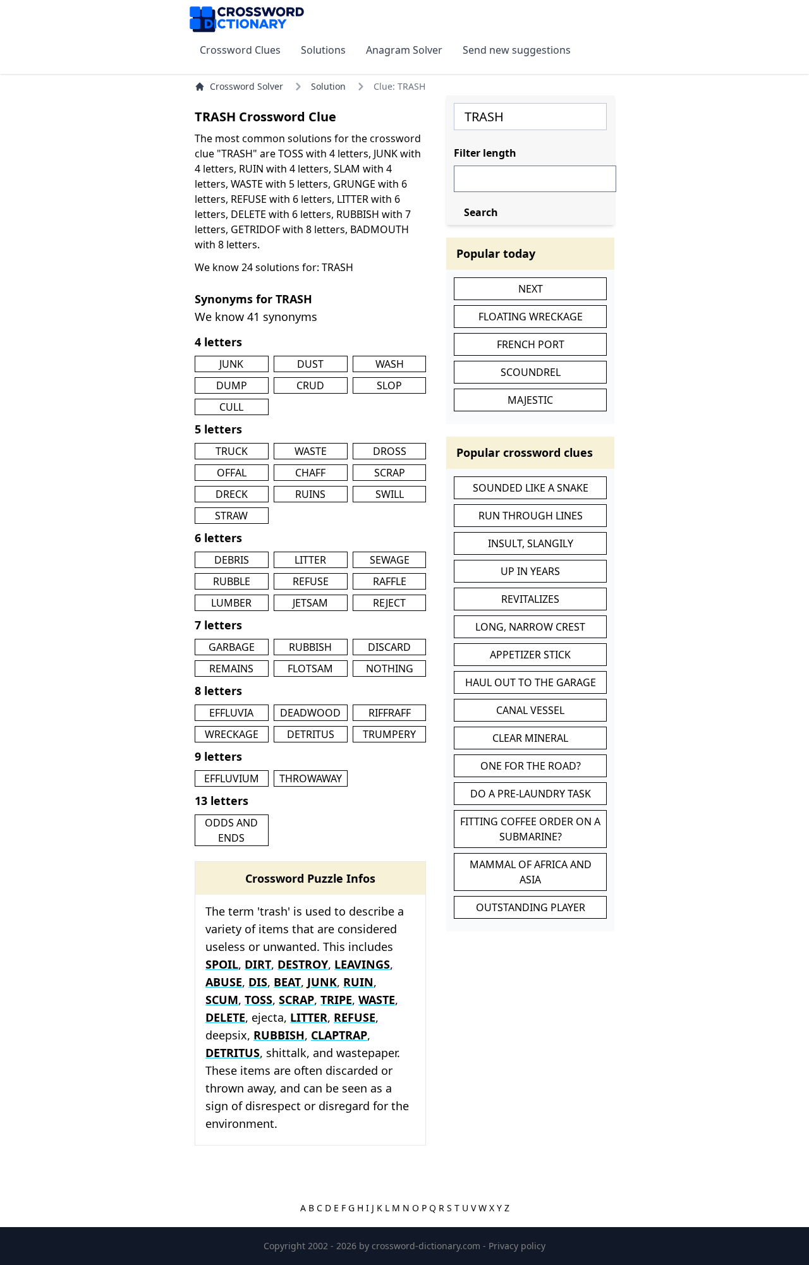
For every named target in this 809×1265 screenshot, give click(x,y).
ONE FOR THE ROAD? (530, 766)
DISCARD (389, 647)
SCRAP (389, 473)
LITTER (310, 560)
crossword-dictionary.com (427, 1246)
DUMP (231, 385)
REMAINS (231, 668)
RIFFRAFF (389, 713)
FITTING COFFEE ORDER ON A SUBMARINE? (530, 829)
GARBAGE (232, 647)
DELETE (225, 1017)
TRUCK (232, 451)
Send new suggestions (517, 50)
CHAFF (310, 473)
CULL (231, 407)
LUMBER (231, 603)
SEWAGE (390, 560)
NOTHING (389, 668)
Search (481, 212)
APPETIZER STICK (530, 655)
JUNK (231, 364)
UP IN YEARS (530, 571)
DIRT (258, 964)
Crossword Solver (246, 86)
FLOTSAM (310, 668)
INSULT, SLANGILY (530, 543)
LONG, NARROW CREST (530, 627)
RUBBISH (310, 647)
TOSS (258, 999)
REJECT (389, 603)
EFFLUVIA (231, 713)
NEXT (530, 289)
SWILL (389, 494)
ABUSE (223, 982)
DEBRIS (231, 560)
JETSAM (310, 603)
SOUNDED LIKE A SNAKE (530, 488)
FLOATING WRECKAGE (530, 317)
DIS (257, 982)
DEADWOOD (310, 713)
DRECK (232, 494)
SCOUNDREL (531, 372)
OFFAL (231, 473)
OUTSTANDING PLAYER (530, 907)
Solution (328, 86)
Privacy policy (517, 1246)
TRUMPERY (389, 734)
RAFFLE (389, 581)
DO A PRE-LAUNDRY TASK (530, 794)
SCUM (221, 999)
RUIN (358, 982)
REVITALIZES (530, 599)
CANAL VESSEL (530, 710)
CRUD (310, 385)
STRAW (231, 516)
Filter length (485, 153)
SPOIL (221, 964)
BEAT (287, 982)
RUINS (310, 494)
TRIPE (336, 999)
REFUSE (311, 581)
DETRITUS (310, 734)
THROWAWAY (310, 778)
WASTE (311, 451)
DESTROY (302, 964)
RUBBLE (231, 581)
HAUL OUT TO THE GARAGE (530, 682)
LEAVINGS (362, 964)
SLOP (389, 385)
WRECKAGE (232, 734)
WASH (389, 364)
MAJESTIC (530, 400)
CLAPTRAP (339, 1035)
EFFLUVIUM (231, 778)
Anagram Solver (404, 50)
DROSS (389, 451)
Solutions (323, 50)
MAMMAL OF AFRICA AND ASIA (531, 872)
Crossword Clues (240, 50)
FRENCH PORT (530, 344)
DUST (310, 364)
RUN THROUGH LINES (530, 516)
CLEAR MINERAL (530, 738)
